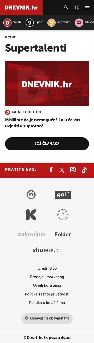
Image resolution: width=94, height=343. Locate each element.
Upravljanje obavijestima (49, 318)
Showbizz (63, 22)
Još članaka (47, 144)
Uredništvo (47, 268)
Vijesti (17, 22)
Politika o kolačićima (47, 303)
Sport (39, 22)
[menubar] (76, 8)
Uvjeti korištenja (47, 285)
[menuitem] (76, 7)
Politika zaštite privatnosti (47, 294)
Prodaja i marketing (47, 277)
